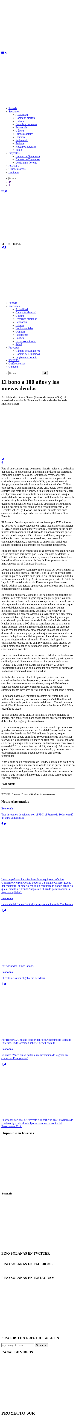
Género (20, 130)
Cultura (20, 121)
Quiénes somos (16, 168)
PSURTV (13, 165)
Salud (19, 149)
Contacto (13, 172)
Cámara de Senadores (28, 156)
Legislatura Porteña (26, 162)
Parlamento (22, 140)
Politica (20, 143)
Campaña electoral (26, 117)
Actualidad (22, 114)
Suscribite (41, 1345)
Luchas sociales (24, 133)
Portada (12, 108)
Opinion (20, 137)
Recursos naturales (26, 146)
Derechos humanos (26, 124)
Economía (21, 127)
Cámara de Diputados (28, 159)
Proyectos (13, 152)
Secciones (14, 111)
